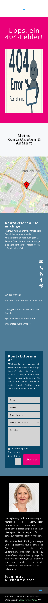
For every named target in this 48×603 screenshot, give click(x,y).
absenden (32, 459)
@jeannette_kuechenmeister (18, 323)
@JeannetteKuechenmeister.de (20, 318)
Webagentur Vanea (28, 600)
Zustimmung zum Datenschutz (18, 450)
